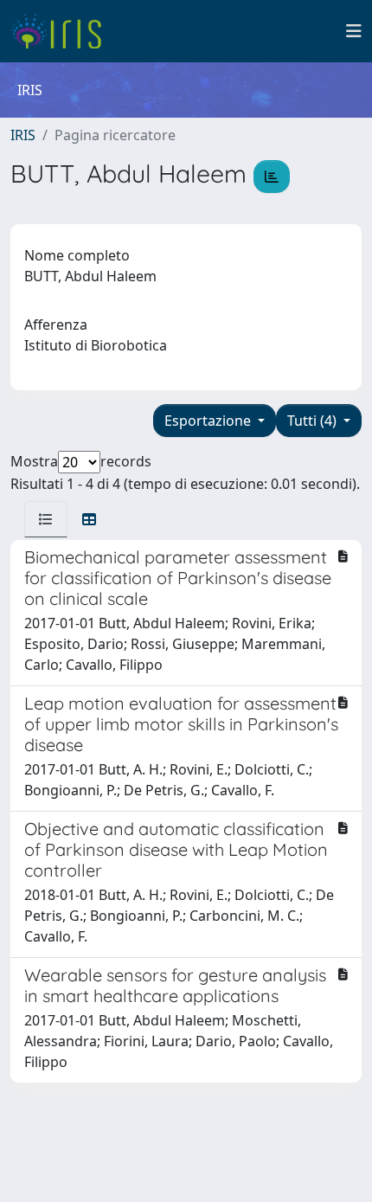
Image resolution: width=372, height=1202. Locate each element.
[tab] (45, 519)
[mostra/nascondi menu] (354, 31)
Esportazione (209, 420)
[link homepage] (62, 31)
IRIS (22, 135)
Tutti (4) (313, 420)
